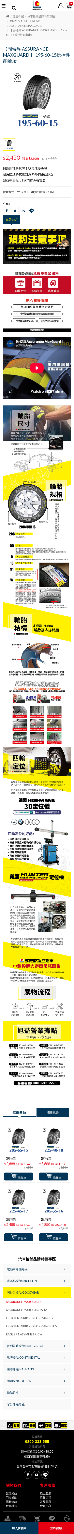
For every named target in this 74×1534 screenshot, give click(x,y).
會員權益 (11, 1505)
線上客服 (45, 1493)
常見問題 (45, 1501)
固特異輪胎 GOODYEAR (24, 21)
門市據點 (11, 1497)
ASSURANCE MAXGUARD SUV (26, 1310)
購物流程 (45, 1497)
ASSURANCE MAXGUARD (25, 25)
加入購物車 (19, 1528)
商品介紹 (11, 219)
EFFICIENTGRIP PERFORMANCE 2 (29, 1318)
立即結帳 (56, 1528)
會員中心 (45, 1505)
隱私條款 (11, 1501)
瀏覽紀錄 (53, 1112)
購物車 (22, 1177)
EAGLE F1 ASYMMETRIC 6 (24, 1334)
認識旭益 (11, 1493)
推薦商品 (19, 1112)
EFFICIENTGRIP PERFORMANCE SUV (31, 1326)
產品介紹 (18, 16)
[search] (14, 8)
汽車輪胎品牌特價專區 (41, 16)
